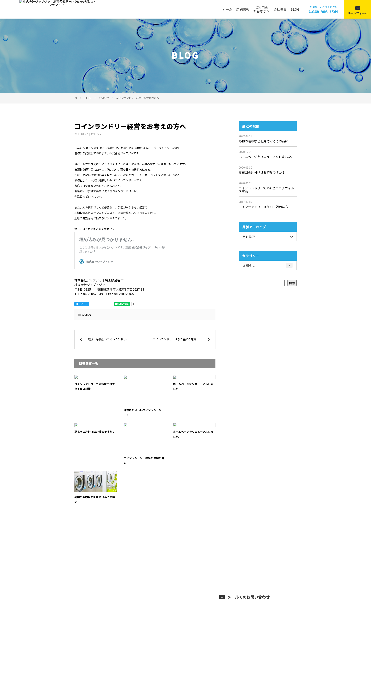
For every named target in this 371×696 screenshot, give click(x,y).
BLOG (295, 9)
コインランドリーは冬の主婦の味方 (263, 206)
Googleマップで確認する (94, 661)
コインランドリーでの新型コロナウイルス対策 (266, 189)
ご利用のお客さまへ (261, 9)
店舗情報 (242, 9)
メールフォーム (357, 13)
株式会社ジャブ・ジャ (92, 641)
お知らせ (96, 134)
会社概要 (280, 9)
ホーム (227, 9)
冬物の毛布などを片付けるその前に (263, 141)
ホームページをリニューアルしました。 (266, 156)
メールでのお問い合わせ (248, 597)
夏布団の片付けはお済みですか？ (94, 432)
